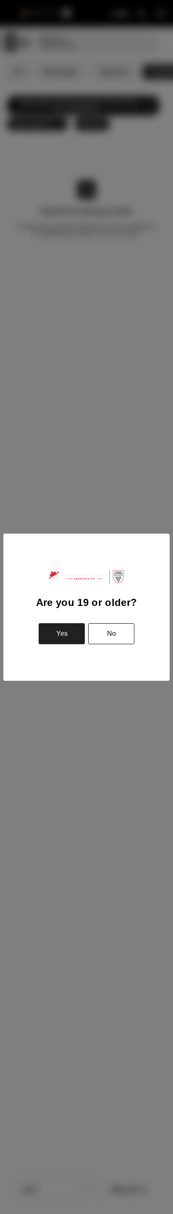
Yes (62, 633)
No (111, 633)
